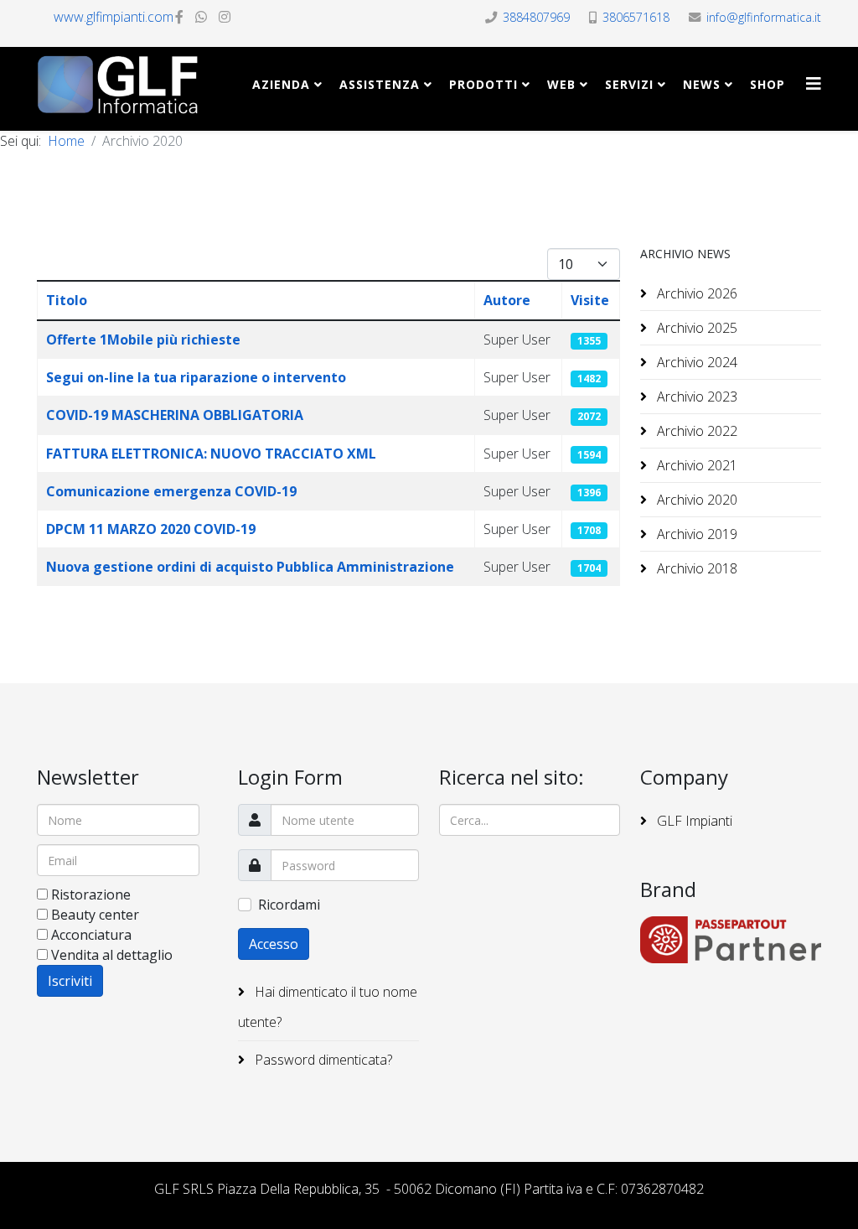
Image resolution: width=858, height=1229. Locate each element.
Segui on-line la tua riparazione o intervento (196, 377)
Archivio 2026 (695, 293)
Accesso (273, 944)
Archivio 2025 (695, 328)
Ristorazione (91, 894)
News (702, 84)
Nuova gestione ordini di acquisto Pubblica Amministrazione (250, 566)
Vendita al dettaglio (112, 955)
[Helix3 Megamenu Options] (813, 83)
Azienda (281, 84)
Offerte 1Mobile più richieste (143, 339)
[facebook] (179, 17)
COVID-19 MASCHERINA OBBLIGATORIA (174, 415)
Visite (590, 300)
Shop (767, 84)
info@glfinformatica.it (763, 17)
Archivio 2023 (695, 396)
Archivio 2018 (695, 568)
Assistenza (379, 84)
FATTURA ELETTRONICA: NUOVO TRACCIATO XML (211, 453)
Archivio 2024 (695, 362)
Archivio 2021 (695, 465)
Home (66, 141)
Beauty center (95, 914)
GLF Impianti (693, 821)
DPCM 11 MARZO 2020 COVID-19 (151, 529)
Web (561, 84)
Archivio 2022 (695, 431)
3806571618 (635, 17)
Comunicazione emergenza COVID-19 (171, 491)
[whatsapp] (201, 17)
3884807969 (536, 17)
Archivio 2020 (695, 499)
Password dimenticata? (321, 1059)
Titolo (66, 300)
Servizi (629, 84)
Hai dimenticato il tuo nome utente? (327, 1007)
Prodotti (483, 84)
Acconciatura (91, 935)
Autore (506, 300)
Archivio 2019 (695, 534)
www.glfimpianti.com (113, 17)
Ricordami (289, 904)
